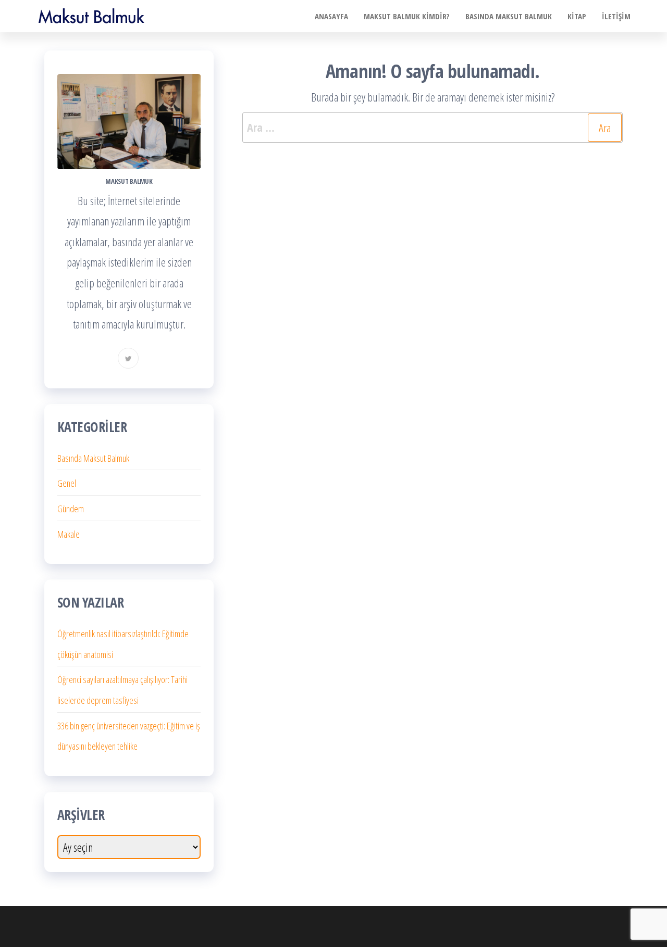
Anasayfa (331, 16)
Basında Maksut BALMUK (508, 16)
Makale (68, 534)
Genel (66, 483)
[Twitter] (128, 358)
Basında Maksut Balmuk (93, 458)
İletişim (616, 16)
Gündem (70, 508)
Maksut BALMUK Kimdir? (407, 16)
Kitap (576, 16)
